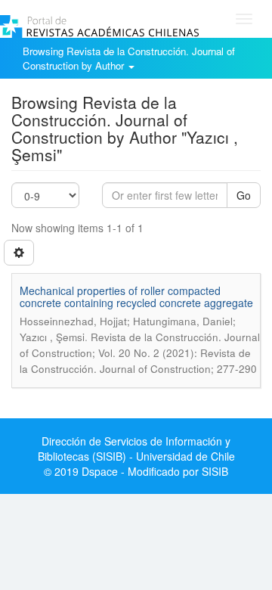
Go (243, 195)
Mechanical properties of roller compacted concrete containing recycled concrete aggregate (136, 296)
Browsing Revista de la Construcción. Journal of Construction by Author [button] (129, 58)
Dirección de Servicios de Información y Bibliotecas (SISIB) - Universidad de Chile (136, 448)
